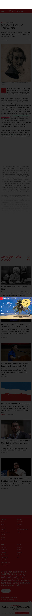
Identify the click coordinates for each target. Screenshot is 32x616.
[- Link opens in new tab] (16, 308)
